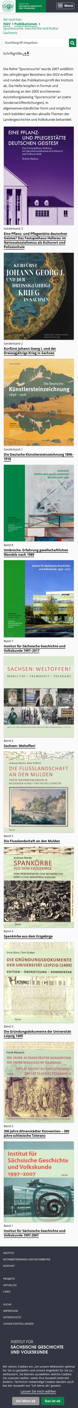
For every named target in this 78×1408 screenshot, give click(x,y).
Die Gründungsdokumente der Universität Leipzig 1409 (37, 1033)
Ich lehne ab (25, 1401)
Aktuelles (10, 1285)
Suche (7, 1304)
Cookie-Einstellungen (18, 1323)
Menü (68, 6)
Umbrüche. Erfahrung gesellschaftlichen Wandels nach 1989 (36, 552)
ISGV (6, 24)
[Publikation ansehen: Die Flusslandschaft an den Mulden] (39, 831)
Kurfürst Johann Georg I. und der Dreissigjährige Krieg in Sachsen (30, 350)
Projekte (9, 1278)
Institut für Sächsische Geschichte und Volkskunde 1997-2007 (34, 1233)
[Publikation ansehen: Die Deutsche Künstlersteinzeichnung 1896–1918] (39, 444)
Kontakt (9, 1266)
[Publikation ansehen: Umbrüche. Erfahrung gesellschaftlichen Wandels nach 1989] (39, 540)
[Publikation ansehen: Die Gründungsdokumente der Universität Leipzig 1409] (39, 1021)
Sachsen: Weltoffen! (19, 746)
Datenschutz (12, 1317)
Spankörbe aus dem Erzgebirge (28, 936)
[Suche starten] (72, 43)
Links (6, 1291)
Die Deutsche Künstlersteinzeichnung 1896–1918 (39, 456)
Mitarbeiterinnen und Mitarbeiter (26, 1259)
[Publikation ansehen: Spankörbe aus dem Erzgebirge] (39, 926)
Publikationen (25, 24)
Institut (8, 1253)
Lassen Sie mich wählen (38, 1391)
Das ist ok (52, 1401)
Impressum (10, 1311)
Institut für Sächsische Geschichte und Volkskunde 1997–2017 (34, 648)
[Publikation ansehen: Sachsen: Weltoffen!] (39, 736)
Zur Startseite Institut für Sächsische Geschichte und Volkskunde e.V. (23, 6)
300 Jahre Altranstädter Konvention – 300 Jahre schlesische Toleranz (36, 1133)
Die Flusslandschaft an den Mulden (32, 841)
